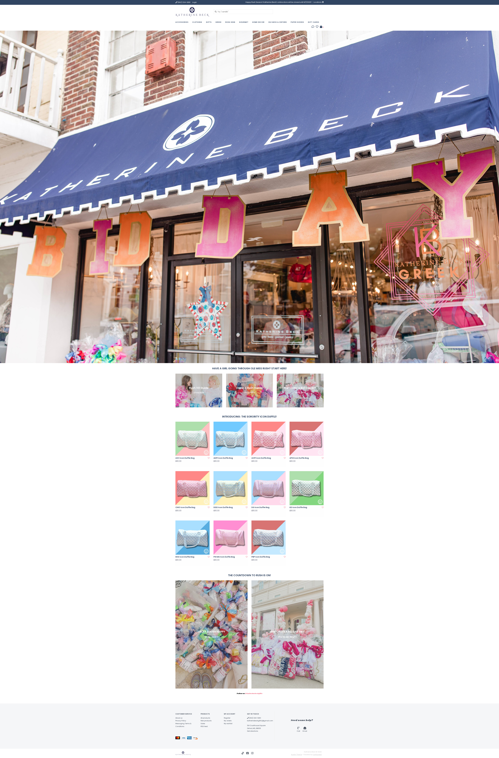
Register (227, 718)
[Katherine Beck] (192, 11)
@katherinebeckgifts (253, 694)
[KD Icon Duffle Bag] (307, 488)
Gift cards (313, 22)
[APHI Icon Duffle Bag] (307, 439)
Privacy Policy (180, 721)
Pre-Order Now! (286, 636)
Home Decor (258, 22)
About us (178, 718)
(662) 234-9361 (255, 718)
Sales (203, 723)
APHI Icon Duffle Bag (299, 458)
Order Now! (211, 636)
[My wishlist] (317, 27)
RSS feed (204, 726)
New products (206, 721)
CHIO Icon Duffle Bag (185, 507)
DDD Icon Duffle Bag (223, 507)
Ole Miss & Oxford (277, 22)
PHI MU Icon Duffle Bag (224, 557)
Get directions (252, 731)
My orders (228, 721)
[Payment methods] (178, 738)
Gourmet (243, 22)
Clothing (197, 22)
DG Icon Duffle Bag (260, 507)
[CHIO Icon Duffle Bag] (192, 488)
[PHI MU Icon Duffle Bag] (231, 537)
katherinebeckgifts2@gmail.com (260, 721)
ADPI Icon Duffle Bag (223, 458)
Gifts (209, 22)
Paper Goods (297, 22)
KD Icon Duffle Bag (298, 507)
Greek (218, 22)
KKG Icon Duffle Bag (184, 557)
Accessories (181, 22)
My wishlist (228, 723)
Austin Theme (296, 754)
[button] (313, 27)
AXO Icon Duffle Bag (185, 458)
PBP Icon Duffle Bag (260, 557)
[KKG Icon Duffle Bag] (192, 537)
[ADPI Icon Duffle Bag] (231, 439)
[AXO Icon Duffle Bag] (192, 439)
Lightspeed (317, 754)
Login (194, 2)
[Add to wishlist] (209, 458)
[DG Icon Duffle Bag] (268, 488)
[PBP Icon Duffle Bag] (268, 537)
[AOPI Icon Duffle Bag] (268, 439)
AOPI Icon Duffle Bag (261, 458)
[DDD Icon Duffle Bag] (231, 488)
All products (205, 718)
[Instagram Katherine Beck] (252, 753)
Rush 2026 (230, 22)
